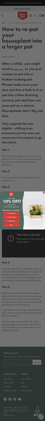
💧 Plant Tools (11, 221)
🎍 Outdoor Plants (11, 217)
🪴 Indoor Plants (11, 213)
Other (11, 225)
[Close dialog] (44, 193)
